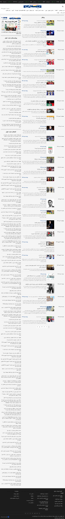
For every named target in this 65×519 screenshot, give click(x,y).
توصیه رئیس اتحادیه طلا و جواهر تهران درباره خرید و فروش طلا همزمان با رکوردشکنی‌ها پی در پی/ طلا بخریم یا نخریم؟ (11, 86)
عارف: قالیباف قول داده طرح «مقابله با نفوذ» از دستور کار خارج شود (11, 67)
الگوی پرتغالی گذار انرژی (49, 73)
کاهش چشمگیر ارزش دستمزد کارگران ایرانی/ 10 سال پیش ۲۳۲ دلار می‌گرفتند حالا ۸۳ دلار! (12, 433)
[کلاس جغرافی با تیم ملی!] (50, 82)
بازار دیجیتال (31, 10)
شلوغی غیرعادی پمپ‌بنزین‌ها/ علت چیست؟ (13, 89)
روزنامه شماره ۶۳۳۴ (43, 306)
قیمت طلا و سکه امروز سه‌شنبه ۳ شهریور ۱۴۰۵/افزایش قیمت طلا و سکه (11, 189)
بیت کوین (30, 1)
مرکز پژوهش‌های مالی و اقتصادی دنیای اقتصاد (43, 502)
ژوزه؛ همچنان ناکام (42, 128)
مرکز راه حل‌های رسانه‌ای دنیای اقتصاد (42, 506)
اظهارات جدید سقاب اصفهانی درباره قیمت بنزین (12, 161)
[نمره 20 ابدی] (50, 319)
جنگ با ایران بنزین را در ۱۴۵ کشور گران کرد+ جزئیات (11, 215)
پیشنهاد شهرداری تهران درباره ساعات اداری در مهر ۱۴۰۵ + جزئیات (11, 92)
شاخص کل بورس (16, 1)
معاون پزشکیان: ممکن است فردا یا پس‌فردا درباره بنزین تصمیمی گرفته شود (11, 71)
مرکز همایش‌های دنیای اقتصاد (42, 496)
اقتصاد (56, 10)
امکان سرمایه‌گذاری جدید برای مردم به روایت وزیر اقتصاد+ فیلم (12, 152)
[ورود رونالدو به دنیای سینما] (50, 32)
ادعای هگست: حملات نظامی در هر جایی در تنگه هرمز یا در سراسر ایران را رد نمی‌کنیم (11, 109)
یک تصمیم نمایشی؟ (42, 189)
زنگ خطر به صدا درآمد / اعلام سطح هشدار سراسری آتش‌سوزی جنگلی (36, 266)
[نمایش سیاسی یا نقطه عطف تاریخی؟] (50, 234)
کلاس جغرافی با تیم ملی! (41, 82)
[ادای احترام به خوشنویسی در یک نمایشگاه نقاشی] (50, 276)
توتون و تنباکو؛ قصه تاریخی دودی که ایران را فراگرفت (35, 284)
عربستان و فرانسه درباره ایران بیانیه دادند (13, 46)
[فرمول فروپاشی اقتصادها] (50, 118)
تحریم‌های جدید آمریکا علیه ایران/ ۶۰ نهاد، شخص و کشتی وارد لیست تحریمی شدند (12, 56)
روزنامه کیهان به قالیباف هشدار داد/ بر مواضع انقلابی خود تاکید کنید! (11, 297)
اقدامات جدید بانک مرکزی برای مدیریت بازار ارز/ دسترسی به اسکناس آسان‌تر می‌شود (12, 146)
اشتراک (32, 498)
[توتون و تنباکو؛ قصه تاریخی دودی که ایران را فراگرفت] (50, 289)
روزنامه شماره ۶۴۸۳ (43, 126)
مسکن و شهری (51, 10)
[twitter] (37, 513)
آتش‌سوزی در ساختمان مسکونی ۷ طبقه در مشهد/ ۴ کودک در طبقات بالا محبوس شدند (11, 218)
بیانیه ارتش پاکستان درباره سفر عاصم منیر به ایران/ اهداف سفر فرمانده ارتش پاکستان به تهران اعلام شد (12, 49)
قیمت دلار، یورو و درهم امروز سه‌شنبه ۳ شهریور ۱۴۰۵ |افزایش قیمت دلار (11, 170)
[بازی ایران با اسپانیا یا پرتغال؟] (50, 160)
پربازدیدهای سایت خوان (11, 38)
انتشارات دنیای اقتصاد (44, 494)
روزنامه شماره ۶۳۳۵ (25, 296)
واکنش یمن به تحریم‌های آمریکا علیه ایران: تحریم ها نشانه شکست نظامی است (11, 287)
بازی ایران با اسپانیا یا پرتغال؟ (40, 159)
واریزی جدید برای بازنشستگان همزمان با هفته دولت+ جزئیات (11, 78)
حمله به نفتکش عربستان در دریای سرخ (14, 254)
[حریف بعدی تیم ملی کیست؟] (50, 150)
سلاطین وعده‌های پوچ (41, 92)
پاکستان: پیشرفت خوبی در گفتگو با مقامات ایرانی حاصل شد (12, 263)
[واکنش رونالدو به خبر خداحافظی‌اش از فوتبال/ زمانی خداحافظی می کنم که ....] (50, 42)
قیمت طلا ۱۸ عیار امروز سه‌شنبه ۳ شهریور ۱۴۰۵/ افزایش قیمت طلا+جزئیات (11, 186)
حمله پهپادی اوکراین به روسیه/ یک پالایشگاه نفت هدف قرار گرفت (11, 293)
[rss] (32, 513)
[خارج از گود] (50, 203)
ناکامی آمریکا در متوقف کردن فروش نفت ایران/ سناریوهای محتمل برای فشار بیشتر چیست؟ (12, 233)
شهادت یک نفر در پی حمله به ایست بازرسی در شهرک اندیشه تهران (11, 193)
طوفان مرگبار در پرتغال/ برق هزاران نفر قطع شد (36, 109)
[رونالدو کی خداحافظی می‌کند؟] (50, 23)
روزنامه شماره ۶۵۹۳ (25, 59)
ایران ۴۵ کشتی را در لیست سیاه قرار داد (14, 99)
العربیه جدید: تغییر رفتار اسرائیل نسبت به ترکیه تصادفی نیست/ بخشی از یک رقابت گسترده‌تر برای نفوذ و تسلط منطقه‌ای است (11, 201)
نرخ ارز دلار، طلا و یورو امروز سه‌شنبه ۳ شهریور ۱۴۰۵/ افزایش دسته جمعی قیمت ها (11, 167)
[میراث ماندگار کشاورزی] (50, 308)
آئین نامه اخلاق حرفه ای (14, 498)
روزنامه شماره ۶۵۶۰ (43, 69)
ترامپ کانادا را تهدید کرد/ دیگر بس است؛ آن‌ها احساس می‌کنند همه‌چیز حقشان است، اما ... (11, 60)
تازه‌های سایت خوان (11, 132)
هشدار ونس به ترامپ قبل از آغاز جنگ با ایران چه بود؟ (11, 260)
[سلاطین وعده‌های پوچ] (50, 92)
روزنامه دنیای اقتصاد (58, 499)
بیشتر (58, 12)
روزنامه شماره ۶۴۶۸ (43, 157)
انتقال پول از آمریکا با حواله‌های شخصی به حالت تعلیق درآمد (11, 158)
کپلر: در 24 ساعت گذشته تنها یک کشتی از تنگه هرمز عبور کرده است (11, 443)
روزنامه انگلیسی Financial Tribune (43, 509)
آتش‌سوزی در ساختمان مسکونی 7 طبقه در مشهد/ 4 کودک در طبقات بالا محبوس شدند (11, 394)
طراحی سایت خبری (4, 516)
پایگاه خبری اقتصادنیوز (58, 506)
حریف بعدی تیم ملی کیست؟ (40, 148)
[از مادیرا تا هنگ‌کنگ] (50, 243)
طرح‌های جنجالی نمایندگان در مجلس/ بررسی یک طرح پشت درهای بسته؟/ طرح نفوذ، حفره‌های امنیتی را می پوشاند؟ (11, 271)
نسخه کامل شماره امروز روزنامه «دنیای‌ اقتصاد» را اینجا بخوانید (11, 32)
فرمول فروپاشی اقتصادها (41, 118)
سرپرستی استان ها (30, 500)
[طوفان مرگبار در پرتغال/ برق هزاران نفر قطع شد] (50, 111)
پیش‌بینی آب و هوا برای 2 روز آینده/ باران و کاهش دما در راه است (11, 385)
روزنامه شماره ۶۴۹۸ (25, 116)
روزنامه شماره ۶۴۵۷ (43, 167)
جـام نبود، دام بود (42, 257)
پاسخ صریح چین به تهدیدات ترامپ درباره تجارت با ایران (12, 174)
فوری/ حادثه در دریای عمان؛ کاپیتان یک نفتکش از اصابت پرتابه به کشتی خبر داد (12, 63)
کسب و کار (62, 12)
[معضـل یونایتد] (50, 138)
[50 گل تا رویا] (50, 212)
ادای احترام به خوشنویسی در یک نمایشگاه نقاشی (36, 276)
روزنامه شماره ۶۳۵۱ (43, 274)
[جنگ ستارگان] (50, 179)
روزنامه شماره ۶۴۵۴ (25, 177)
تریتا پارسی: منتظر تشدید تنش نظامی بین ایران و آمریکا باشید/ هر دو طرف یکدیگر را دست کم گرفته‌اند (11, 96)
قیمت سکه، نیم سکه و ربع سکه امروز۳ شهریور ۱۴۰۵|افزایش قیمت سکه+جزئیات (11, 180)
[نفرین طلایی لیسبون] (50, 298)
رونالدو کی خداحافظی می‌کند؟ (40, 22)
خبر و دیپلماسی (62, 10)
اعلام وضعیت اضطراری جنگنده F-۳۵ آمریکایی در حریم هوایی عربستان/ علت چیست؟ (11, 308)
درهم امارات (43, 1)
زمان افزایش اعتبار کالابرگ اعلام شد (15, 118)
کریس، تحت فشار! (42, 61)
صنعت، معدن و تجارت (39, 10)
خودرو (27, 10)
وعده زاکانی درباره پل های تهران (15, 290)
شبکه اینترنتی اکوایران (58, 501)
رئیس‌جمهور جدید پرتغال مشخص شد (38, 101)
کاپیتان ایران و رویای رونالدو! (40, 222)
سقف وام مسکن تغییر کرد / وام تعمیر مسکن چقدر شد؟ (11, 74)
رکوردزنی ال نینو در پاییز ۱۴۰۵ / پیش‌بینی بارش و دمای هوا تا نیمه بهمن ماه (11, 275)
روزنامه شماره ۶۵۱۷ (25, 90)
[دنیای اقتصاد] (32, 6)
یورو (56, 1)
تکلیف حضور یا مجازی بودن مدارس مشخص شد (12, 149)
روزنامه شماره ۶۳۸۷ (25, 242)
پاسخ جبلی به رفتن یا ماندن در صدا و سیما (13, 155)
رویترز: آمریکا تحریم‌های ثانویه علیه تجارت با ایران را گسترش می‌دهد (12, 121)
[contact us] (28, 513)
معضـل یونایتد (43, 138)
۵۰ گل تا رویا (43, 212)
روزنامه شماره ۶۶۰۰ (25, 49)
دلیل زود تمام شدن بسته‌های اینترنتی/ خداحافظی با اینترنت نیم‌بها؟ (12, 246)
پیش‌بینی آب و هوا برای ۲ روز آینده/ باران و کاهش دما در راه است (11, 209)
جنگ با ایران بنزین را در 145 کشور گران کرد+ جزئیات (11, 391)
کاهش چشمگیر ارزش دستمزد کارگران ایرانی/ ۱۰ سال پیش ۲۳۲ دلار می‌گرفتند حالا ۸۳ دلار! (12, 257)
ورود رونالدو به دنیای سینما (40, 32)
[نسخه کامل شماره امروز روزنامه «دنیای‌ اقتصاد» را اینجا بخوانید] (11, 23)
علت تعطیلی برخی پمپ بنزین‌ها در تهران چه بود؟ (12, 177)
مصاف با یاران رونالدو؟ (41, 169)
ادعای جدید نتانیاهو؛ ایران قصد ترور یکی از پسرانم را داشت (11, 106)
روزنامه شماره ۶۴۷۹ (25, 136)
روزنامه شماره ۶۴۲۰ (43, 210)
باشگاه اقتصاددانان (22, 10)
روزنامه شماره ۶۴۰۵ (43, 220)
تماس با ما (31, 494)
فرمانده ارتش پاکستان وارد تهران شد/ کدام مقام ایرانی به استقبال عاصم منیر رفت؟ (11, 52)
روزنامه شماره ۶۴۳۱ (43, 199)
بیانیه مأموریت (16, 496)
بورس (46, 10)
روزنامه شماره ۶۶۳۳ (25, 20)
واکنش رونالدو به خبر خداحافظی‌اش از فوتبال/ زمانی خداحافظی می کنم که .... (35, 41)
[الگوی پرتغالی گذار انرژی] (50, 70)
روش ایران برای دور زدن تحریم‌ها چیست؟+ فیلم (12, 221)
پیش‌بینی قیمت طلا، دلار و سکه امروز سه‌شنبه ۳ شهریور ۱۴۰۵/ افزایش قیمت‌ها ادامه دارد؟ (12, 81)
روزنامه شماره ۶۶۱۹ (43, 30)
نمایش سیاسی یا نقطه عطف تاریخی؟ (38, 234)
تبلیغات (32, 496)
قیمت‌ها (16, 10)
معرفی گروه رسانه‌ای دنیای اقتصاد (57, 496)
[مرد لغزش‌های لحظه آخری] (50, 51)
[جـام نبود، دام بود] (50, 257)
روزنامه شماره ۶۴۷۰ (43, 146)
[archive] (26, 513)
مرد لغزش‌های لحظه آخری (41, 51)
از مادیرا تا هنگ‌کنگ (42, 244)
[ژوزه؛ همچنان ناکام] (50, 128)
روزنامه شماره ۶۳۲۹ (25, 316)
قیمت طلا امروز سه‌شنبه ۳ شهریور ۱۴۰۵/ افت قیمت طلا (11, 183)
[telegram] (35, 513)
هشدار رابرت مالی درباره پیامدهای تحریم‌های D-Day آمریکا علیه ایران (12, 304)
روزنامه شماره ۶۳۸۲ (25, 255)
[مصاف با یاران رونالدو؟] (50, 169)
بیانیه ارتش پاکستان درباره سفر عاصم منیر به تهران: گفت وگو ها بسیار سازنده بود (12, 102)
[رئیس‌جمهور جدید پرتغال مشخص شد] (50, 103)
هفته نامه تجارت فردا (58, 503)
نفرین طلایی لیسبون (42, 298)
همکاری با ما (31, 502)
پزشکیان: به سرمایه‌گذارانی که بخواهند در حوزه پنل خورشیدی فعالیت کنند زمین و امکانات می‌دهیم (12, 205)
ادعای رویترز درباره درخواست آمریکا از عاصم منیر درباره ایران (11, 115)
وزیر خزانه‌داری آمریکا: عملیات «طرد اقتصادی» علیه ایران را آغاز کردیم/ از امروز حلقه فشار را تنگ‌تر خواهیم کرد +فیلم (11, 126)
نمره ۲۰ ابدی (43, 318)
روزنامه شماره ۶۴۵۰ (25, 187)
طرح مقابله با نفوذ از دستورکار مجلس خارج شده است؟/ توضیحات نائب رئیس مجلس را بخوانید (12, 135)
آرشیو (13, 10)
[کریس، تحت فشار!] (50, 62)
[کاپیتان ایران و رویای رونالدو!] (50, 224)
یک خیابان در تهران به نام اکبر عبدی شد (14, 163)
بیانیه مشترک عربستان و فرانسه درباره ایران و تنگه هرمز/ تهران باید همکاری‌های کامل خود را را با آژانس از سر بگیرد (11, 283)
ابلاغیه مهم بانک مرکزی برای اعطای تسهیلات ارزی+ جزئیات (12, 197)
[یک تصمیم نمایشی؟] (50, 190)
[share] (30, 513)
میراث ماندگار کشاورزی (41, 308)
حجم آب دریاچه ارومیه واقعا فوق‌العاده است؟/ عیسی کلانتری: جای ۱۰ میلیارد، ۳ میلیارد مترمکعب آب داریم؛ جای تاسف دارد (11, 242)
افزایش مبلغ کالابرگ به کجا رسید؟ (15, 112)
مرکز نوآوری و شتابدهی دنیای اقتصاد (42, 499)
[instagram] (39, 513)
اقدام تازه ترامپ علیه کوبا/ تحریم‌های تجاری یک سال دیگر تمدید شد (11, 301)
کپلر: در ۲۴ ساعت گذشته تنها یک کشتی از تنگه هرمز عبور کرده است (11, 267)
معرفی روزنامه (16, 494)
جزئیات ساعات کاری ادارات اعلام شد (15, 143)
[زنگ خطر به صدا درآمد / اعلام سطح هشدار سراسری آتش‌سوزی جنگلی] (50, 267)
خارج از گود (44, 201)
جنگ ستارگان (43, 179)
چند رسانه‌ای (8, 10)
